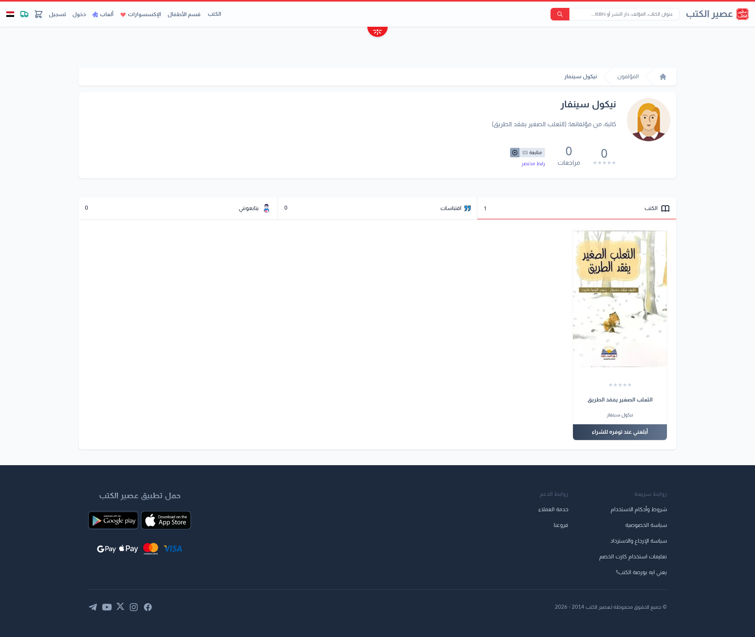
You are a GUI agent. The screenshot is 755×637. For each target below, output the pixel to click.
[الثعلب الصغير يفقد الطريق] (620, 298)
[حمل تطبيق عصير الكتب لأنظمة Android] (113, 520)
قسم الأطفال (184, 14)
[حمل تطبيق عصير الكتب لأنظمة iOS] (166, 520)
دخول (79, 14)
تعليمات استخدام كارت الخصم (633, 557)
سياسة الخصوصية (646, 525)
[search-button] (560, 14)
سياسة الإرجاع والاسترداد (638, 541)
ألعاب (107, 14)
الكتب (214, 14)
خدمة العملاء (553, 509)
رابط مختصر (533, 163)
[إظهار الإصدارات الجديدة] (377, 33)
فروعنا (561, 525)
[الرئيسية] (663, 77)
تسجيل (57, 14)
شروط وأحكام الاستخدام (639, 509)
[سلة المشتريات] (38, 14)
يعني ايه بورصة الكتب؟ (641, 572)
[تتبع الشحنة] (24, 14)
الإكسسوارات (144, 14)
